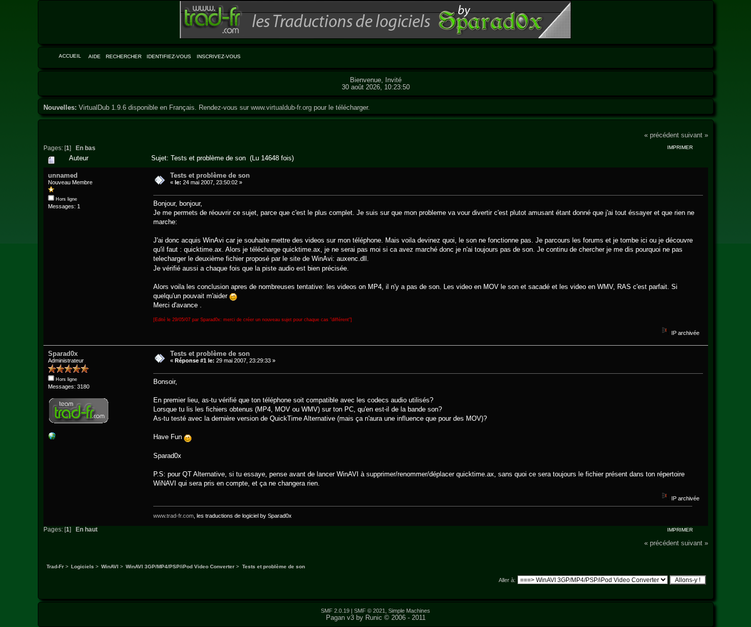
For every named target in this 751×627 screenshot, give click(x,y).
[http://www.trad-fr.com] (52, 438)
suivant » (694, 135)
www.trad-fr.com (173, 516)
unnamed (63, 175)
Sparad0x (63, 353)
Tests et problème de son (210, 175)
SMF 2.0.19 (335, 611)
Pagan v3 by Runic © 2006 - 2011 (376, 617)
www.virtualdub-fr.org (281, 107)
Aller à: (507, 580)
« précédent (661, 135)
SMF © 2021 (369, 611)
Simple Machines (409, 611)
